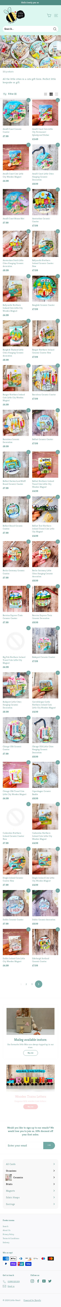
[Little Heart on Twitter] (50, 1281)
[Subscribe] (49, 1145)
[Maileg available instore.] (30, 1021)
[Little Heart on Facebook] (38, 1281)
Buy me (31, 1053)
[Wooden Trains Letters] (30, 1078)
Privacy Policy (8, 1234)
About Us (7, 1230)
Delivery (6, 1242)
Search (5, 1226)
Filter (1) (12, 93)
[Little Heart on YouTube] (44, 1281)
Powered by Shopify (32, 1300)
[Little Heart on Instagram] (32, 1281)
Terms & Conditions (11, 1238)
